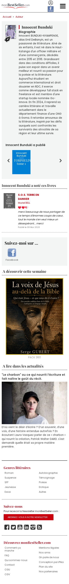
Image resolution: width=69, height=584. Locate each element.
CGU (7, 569)
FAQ (7, 555)
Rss (39, 527)
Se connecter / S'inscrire (50, 3)
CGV (7, 574)
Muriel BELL (24, 202)
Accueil (7, 16)
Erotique (43, 487)
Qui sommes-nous (16, 560)
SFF (6, 482)
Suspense (10, 477)
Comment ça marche (13, 549)
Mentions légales (49, 547)
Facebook (12, 259)
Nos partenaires (48, 571)
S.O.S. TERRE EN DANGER (28, 197)
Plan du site (46, 566)
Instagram (33, 527)
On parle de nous (49, 557)
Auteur (19, 16)
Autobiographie (48, 473)
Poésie (43, 482)
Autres (42, 491)
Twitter (13, 527)
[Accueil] (16, 6)
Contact (10, 564)
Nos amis (44, 552)
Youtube (20, 527)
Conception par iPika (51, 562)
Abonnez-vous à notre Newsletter (28, 517)
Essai (8, 491)
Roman (9, 473)
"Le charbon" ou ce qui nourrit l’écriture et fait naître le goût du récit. (33, 377)
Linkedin (26, 527)
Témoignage (46, 477)
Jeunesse (10, 487)
